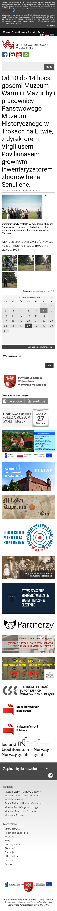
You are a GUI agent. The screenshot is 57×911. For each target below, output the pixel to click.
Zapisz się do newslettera (23, 769)
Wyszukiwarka (12, 356)
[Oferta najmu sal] (28, 652)
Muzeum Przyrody (14, 799)
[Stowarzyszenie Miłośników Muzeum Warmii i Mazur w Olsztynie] (28, 613)
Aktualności (10, 848)
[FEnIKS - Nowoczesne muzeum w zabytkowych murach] (28, 458)
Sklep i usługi (11, 856)
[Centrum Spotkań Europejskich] (28, 696)
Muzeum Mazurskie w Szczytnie (20, 811)
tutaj (19, 23)
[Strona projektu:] (28, 578)
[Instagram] (12, 55)
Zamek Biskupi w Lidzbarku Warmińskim (25, 803)
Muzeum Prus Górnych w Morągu (21, 807)
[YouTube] (19, 55)
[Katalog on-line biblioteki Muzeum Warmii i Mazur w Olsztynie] (28, 679)
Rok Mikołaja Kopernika (16, 833)
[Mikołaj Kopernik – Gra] (28, 518)
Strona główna (12, 829)
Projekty (9, 860)
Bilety (7, 840)
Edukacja (9, 852)
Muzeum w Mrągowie (15, 815)
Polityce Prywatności (21, 11)
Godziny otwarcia (13, 844)
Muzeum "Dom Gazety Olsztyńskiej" (22, 795)
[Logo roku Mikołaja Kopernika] (28, 551)
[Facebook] (5, 54)
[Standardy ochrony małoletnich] (25, 716)
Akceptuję (51, 25)
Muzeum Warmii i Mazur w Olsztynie (19, 32)
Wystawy (9, 836)
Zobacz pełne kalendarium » (41, 347)
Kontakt (9, 864)
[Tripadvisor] (26, 54)
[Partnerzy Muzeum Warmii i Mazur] (28, 630)
